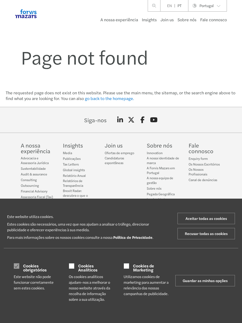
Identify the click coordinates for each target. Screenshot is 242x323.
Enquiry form (198, 158)
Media (67, 152)
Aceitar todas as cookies (206, 218)
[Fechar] (237, 18)
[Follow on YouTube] (154, 120)
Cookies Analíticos (87, 268)
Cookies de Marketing (143, 268)
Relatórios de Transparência (73, 183)
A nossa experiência (119, 19)
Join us (167, 19)
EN (169, 5)
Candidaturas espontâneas (114, 160)
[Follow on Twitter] (131, 120)
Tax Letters (71, 164)
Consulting (29, 179)
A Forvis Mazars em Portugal (161, 170)
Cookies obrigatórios (35, 268)
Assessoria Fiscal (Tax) (37, 196)
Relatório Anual (74, 175)
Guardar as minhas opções (205, 280)
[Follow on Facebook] (142, 120)
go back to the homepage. (109, 98)
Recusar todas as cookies (206, 233)
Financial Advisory (34, 191)
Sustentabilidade (33, 168)
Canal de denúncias (203, 179)
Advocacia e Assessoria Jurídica (35, 160)
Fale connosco (213, 19)
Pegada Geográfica (161, 194)
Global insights (74, 169)
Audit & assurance (34, 174)
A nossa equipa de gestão (160, 180)
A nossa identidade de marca (163, 160)
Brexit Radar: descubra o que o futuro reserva (75, 195)
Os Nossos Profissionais (198, 171)
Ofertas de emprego (119, 152)
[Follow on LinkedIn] (120, 120)
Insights (149, 19)
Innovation (155, 152)
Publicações (72, 158)
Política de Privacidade (132, 237)
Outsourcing (30, 185)
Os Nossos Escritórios (204, 164)
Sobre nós (186, 19)
